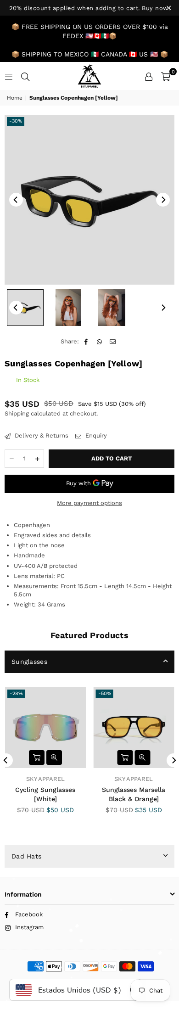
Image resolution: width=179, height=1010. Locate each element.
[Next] (163, 200)
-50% (104, 693)
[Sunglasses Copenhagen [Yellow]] (25, 307)
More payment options (89, 502)
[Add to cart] (37, 757)
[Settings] (148, 76)
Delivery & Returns (40, 435)
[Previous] (16, 200)
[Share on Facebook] (86, 341)
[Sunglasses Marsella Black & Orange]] (134, 727)
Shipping (17, 413)
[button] (165, 76)
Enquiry (95, 435)
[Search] (25, 76)
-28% (16, 693)
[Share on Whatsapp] (99, 341)
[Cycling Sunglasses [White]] (45, 727)
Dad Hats (26, 856)
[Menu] (8, 76)
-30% (15, 121)
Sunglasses (29, 661)
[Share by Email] (113, 341)
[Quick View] (54, 757)
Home (14, 98)
